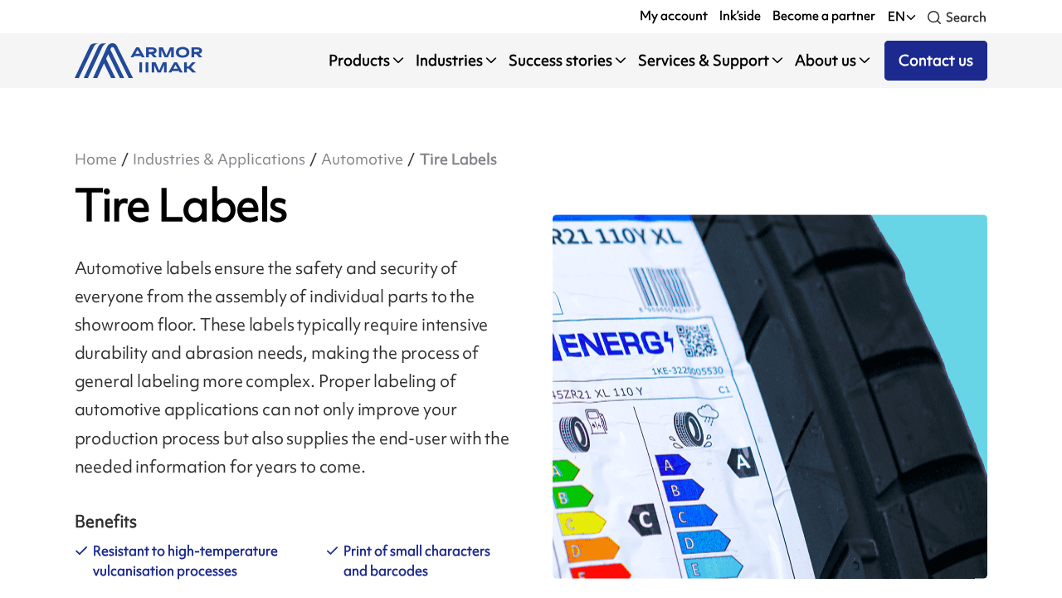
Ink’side (740, 15)
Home (96, 159)
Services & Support (703, 60)
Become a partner (823, 15)
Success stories (560, 60)
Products (359, 60)
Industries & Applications (219, 159)
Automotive (362, 159)
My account (674, 15)
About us (825, 60)
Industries (449, 60)
